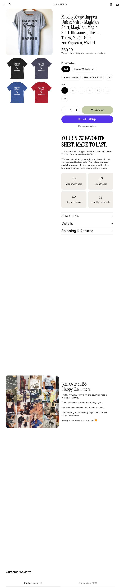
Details (67, 223)
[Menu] (3, 4)
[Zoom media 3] (41, 68)
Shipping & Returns (77, 231)
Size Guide (70, 216)
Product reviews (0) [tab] (33, 583)
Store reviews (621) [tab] (88, 583)
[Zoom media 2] (17, 68)
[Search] (9, 4)
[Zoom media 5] (41, 92)
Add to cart (99, 110)
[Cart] (117, 4)
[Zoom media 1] (29, 32)
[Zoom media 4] (17, 92)
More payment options (87, 126)
